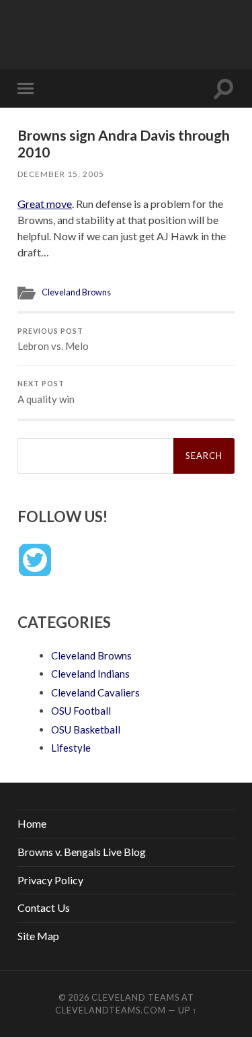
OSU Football (81, 711)
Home (31, 823)
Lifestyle (71, 748)
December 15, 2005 (60, 174)
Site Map (38, 935)
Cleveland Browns (76, 292)
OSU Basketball (85, 729)
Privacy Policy (50, 879)
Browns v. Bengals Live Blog (81, 851)
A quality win (46, 392)
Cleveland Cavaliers (95, 692)
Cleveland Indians (90, 674)
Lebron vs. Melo (53, 340)
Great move (44, 203)
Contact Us (43, 907)
